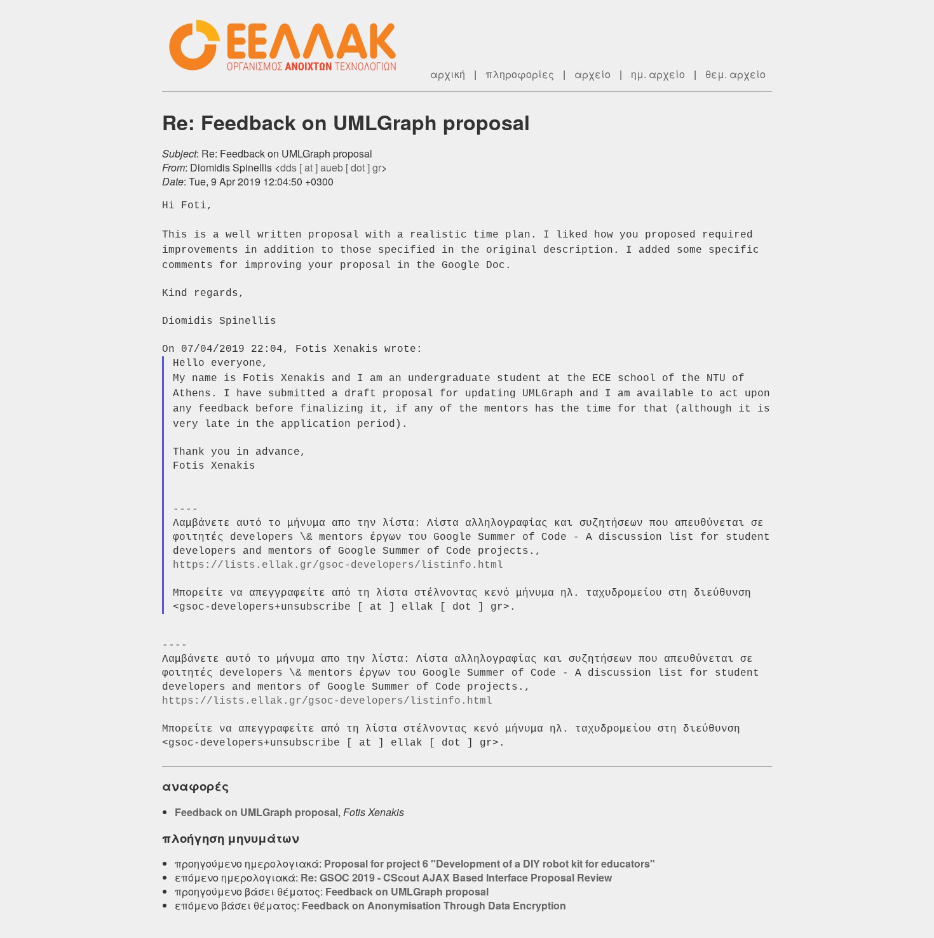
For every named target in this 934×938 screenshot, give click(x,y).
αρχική (447, 74)
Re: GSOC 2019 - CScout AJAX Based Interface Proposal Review (456, 877)
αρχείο (592, 74)
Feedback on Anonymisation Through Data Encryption (434, 905)
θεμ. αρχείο (735, 74)
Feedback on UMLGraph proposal (256, 812)
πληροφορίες (519, 74)
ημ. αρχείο (658, 74)
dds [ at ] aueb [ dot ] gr (330, 167)
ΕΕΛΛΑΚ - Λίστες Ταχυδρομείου (289, 45)
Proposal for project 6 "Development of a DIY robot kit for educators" (489, 863)
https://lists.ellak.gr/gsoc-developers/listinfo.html (338, 565)
